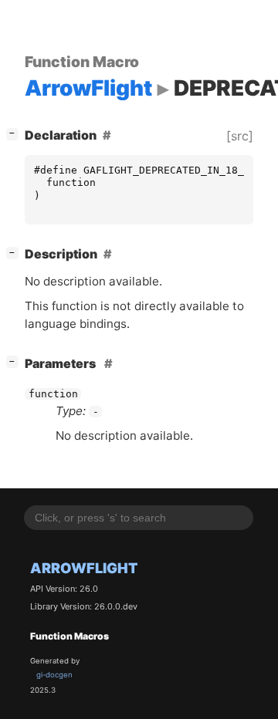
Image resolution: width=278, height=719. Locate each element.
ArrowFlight (84, 567)
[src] (239, 135)
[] (15, 133)
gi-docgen (54, 674)
